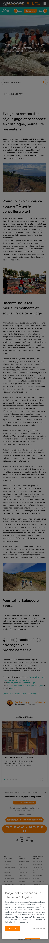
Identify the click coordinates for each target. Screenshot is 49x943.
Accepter (12, 929)
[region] (25, 912)
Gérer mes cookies (38, 928)
